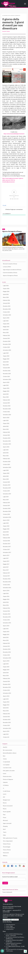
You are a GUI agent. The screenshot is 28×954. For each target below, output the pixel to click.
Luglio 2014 (6, 663)
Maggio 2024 (6, 359)
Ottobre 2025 (6, 312)
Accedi (4, 205)
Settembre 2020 (7, 467)
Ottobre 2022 (6, 411)
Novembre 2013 (7, 687)
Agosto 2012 (6, 731)
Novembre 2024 (7, 344)
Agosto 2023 (6, 382)
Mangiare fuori (6, 800)
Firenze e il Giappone (8, 779)
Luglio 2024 (6, 353)
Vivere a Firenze (7, 849)
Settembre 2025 (7, 315)
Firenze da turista (7, 776)
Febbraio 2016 (6, 608)
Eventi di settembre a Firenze (10, 272)
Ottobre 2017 (6, 549)
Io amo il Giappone (10, 927)
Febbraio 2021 (6, 458)
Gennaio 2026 (6, 303)
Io (3, 788)
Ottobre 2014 (6, 655)
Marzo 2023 (6, 397)
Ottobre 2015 (6, 619)
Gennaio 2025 (6, 338)
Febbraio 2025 (6, 335)
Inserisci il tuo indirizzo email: (10, 876)
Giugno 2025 (6, 323)
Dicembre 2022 (6, 405)
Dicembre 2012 (6, 719)
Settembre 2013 (7, 693)
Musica (4, 808)
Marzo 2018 (6, 534)
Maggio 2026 (6, 291)
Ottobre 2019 (6, 490)
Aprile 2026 (6, 294)
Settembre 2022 (7, 414)
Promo (4, 817)
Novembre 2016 (7, 581)
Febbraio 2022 (6, 432)
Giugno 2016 (6, 596)
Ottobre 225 (6, 737)
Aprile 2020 (6, 476)
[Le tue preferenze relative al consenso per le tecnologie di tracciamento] (25, 951)
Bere (4, 756)
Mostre (5, 802)
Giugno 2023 (6, 388)
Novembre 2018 (7, 511)
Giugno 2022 (6, 423)
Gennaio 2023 (6, 403)
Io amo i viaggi (9, 926)
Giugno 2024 (6, 356)
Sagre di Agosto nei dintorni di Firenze (12, 269)
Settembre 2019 (7, 493)
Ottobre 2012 (6, 725)
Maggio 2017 (6, 564)
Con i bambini (6, 764)
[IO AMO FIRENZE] (1, 5)
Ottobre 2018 (6, 514)
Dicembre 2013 (6, 684)
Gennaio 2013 (6, 716)
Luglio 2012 (6, 734)
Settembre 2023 (7, 379)
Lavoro (4, 794)
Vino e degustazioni (8, 841)
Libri (4, 797)
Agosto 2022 (6, 417)
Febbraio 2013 (6, 713)
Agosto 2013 (6, 696)
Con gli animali (6, 761)
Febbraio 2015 (6, 643)
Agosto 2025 (6, 317)
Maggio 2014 (6, 669)
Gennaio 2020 (6, 482)
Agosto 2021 (6, 446)
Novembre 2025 (7, 309)
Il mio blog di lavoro (10, 924)
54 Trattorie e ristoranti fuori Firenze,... (15, 937)
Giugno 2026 (6, 288)
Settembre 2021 (7, 444)
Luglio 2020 (6, 470)
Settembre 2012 (7, 728)
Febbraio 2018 (6, 537)
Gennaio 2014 (6, 681)
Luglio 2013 (6, 699)
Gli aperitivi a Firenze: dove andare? (14, 940)
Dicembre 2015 (6, 614)
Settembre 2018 (7, 517)
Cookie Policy (15, 919)
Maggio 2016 (6, 599)
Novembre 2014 (7, 652)
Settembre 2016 (7, 587)
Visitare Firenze (6, 844)
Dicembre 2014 (6, 649)
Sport (4, 829)
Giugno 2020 (6, 473)
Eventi (3, 31)
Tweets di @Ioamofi (7, 892)
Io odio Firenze (6, 791)
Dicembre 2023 (6, 370)
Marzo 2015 (6, 640)
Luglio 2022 (6, 420)
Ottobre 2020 (6, 464)
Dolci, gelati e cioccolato (9, 770)
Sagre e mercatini (7, 823)
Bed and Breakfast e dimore (9, 753)
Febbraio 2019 (6, 502)
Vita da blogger (6, 846)
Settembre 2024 (7, 350)
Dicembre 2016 (6, 578)
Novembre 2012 (7, 722)
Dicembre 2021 (6, 438)
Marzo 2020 (6, 479)
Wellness (5, 855)
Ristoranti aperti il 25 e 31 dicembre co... (15, 949)
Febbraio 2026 (6, 300)
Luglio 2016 (6, 593)
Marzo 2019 (6, 499)
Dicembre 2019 (6, 485)
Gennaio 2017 (6, 575)
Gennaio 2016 (6, 611)
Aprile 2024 (6, 361)
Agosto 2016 (6, 590)
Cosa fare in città (7, 767)
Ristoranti (5, 820)
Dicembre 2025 (6, 306)
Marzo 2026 (6, 297)
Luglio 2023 (6, 385)
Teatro (8, 31)
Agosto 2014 (6, 661)
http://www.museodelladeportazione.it (14, 133)
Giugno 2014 (6, 666)
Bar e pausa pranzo (7, 750)
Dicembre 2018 (6, 508)
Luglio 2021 (6, 449)
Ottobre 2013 (6, 690)
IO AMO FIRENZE (7, 900)
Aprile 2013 (6, 707)
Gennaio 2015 (6, 646)
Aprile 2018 (6, 532)
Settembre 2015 (7, 622)
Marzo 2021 (6, 455)
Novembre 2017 (7, 546)
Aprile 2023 (6, 394)
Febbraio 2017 (6, 573)
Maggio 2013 (6, 704)
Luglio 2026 (6, 285)
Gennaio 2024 (6, 367)
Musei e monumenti (8, 805)
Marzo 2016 (6, 605)
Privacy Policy (7, 919)
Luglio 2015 (6, 628)
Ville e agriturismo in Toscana (10, 838)
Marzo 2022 (6, 429)
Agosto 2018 (6, 520)
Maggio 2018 (6, 529)
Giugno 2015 (6, 631)
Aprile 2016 (6, 602)
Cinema (5, 758)
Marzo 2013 (6, 710)
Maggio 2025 (6, 326)
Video (4, 835)
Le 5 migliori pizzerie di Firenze (13, 946)
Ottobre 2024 (6, 347)
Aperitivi (5, 747)
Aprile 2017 (6, 567)
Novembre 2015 (7, 617)
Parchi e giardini (7, 811)
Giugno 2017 (6, 561)
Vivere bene (6, 852)
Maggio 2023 (6, 391)
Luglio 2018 (6, 523)
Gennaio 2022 (6, 435)
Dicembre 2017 (6, 543)
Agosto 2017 (6, 555)
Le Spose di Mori (7, 266)
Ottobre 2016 (6, 584)
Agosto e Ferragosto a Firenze (12, 231)
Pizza (4, 814)
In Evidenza (5, 785)
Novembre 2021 (7, 441)
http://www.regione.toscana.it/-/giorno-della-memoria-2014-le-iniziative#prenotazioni (12, 180)
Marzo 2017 (6, 570)
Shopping (5, 826)
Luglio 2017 (6, 558)
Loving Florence (9, 929)
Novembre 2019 (7, 488)
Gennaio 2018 (6, 540)
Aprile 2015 (6, 637)
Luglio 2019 (6, 496)
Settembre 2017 (7, 552)
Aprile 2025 (6, 329)
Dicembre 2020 (6, 461)
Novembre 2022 (7, 408)
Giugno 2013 (6, 702)
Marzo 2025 (6, 332)
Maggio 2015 (6, 634)
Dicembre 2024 (6, 341)
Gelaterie (5, 782)
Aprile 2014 (6, 672)
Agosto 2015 (6, 625)
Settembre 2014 (7, 658)
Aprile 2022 (6, 426)
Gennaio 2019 (6, 505)
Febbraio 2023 (6, 400)
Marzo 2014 (6, 675)
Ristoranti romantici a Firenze (10, 263)
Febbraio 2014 (6, 678)
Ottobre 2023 (6, 376)
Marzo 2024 (6, 364)
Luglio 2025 (6, 320)
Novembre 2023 (7, 373)
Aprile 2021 (6, 452)
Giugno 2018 (6, 526)
